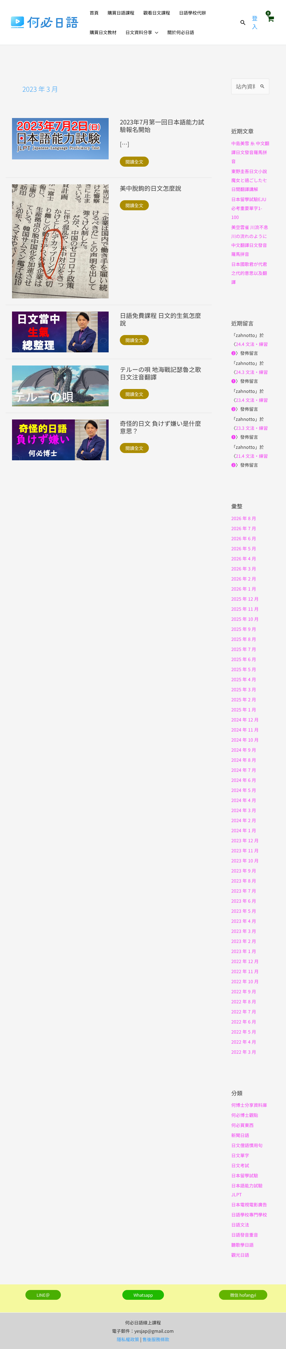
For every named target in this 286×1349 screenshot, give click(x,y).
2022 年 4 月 (243, 1041)
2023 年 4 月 (243, 921)
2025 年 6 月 (243, 659)
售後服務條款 (155, 1339)
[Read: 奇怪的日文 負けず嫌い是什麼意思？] (60, 439)
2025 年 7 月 (243, 649)
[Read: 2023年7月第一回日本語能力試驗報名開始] (60, 138)
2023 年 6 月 (243, 900)
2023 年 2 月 (243, 941)
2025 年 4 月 (243, 679)
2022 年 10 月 (245, 981)
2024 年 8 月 (243, 759)
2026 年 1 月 (243, 588)
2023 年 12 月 (245, 840)
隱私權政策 (128, 1339)
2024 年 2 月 (243, 820)
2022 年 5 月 (243, 1031)
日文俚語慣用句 (247, 1145)
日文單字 (240, 1155)
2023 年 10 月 (245, 860)
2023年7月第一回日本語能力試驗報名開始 (162, 125)
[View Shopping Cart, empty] (270, 22)
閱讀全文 (134, 162)
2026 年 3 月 (243, 568)
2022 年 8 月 (243, 1001)
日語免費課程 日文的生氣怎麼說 (160, 319)
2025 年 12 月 (245, 598)
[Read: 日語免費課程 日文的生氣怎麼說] (60, 331)
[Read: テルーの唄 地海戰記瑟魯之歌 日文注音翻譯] (60, 385)
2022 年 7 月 (243, 1011)
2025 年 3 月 (243, 689)
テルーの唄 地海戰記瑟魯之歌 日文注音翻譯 (163, 373)
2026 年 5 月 (243, 548)
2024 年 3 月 (243, 810)
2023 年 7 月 (243, 890)
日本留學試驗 (244, 1175)
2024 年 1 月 (243, 830)
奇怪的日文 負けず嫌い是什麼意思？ (160, 427)
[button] (155, 32)
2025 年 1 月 (243, 709)
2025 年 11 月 (245, 608)
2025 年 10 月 (245, 618)
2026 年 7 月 (243, 528)
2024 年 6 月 (243, 780)
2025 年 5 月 (243, 669)
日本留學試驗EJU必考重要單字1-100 (248, 208)
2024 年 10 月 (245, 739)
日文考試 (240, 1165)
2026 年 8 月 (243, 518)
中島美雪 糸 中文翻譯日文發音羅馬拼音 (250, 152)
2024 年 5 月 (243, 790)
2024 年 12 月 (245, 719)
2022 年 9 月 (243, 991)
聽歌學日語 (242, 1244)
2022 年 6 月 (243, 1021)
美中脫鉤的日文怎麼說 (150, 187)
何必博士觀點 (244, 1115)
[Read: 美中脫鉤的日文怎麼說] (60, 240)
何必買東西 (242, 1125)
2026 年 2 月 (243, 578)
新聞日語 (240, 1135)
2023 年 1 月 (243, 951)
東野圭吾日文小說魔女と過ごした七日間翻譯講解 (249, 180)
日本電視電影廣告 (249, 1204)
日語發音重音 (244, 1234)
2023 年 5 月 (243, 910)
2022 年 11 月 (245, 971)
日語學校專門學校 (249, 1214)
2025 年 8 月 (243, 639)
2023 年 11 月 (245, 850)
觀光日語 (240, 1254)
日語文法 (240, 1224)
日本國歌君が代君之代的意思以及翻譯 (249, 273)
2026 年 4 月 (243, 558)
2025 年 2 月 (243, 699)
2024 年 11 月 (245, 729)
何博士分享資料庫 (249, 1105)
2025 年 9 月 (243, 629)
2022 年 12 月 (245, 961)
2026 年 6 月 (243, 538)
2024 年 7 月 (243, 770)
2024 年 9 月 (243, 749)
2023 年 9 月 (243, 870)
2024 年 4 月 (243, 800)
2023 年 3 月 (243, 931)
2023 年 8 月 (243, 880)
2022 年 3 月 (243, 1051)
